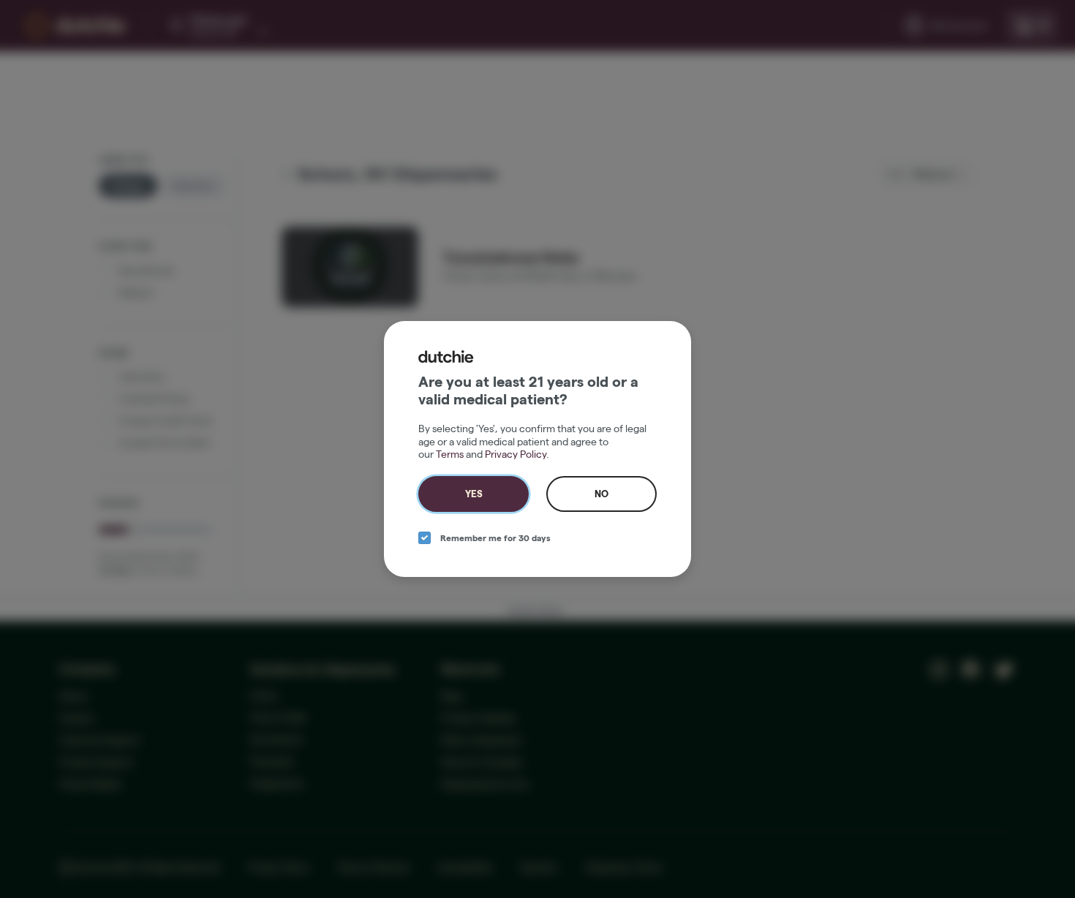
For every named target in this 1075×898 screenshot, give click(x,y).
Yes (474, 493)
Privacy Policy (515, 454)
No (601, 493)
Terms (450, 454)
